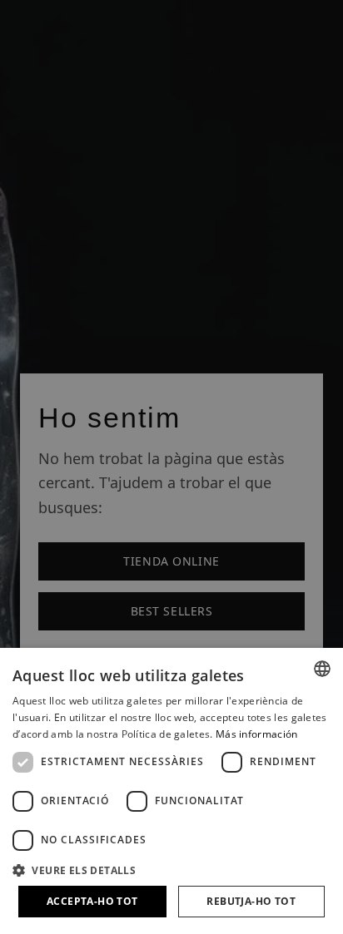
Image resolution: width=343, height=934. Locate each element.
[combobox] (322, 668)
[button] (171, 869)
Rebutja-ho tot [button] (251, 901)
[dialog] (171, 791)
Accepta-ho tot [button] (92, 901)
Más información (257, 734)
